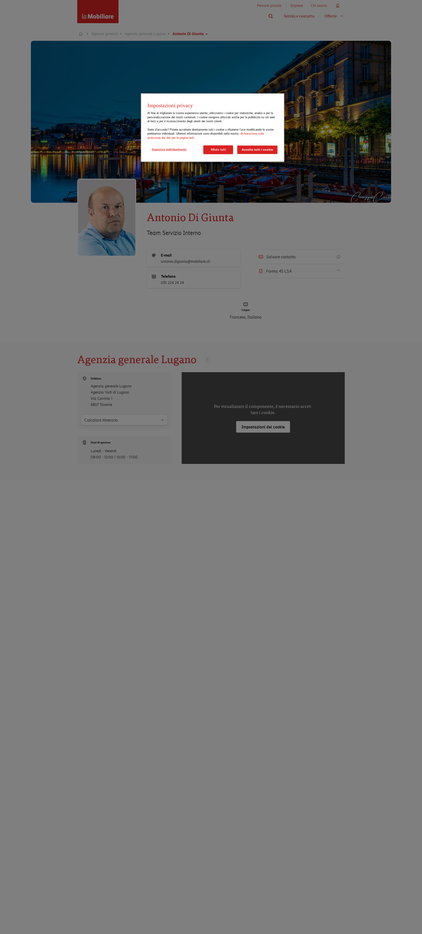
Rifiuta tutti (218, 149)
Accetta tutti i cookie (257, 149)
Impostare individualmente (169, 149)
